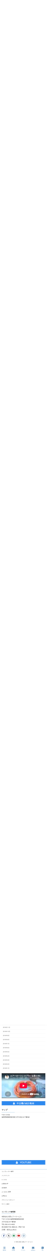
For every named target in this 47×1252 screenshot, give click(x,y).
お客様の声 (5, 1183)
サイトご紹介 (6, 1204)
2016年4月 (6, 1056)
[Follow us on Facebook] (4, 1236)
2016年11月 (6, 1027)
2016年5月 (6, 1052)
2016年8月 (6, 1039)
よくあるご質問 (6, 1192)
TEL (43, 1250)
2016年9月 (6, 1035)
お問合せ (4, 1196)
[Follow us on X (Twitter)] (9, 1236)
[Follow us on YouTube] (19, 1236)
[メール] (14, 1236)
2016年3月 (6, 1060)
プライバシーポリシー (8, 1200)
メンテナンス (6, 1175)
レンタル (4, 1179)
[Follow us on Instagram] (24, 1236)
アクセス (23, 1250)
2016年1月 (6, 1068)
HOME (13, 1250)
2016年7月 (6, 1043)
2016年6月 (6, 1048)
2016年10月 (6, 1031)
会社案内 (4, 1188)
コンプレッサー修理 (7, 1171)
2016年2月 (6, 1064)
